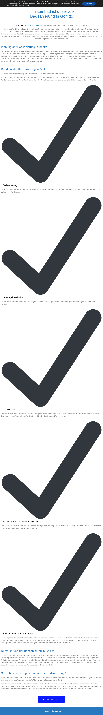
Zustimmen (89, 4)
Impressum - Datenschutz (51, 711)
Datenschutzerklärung (23, 5)
